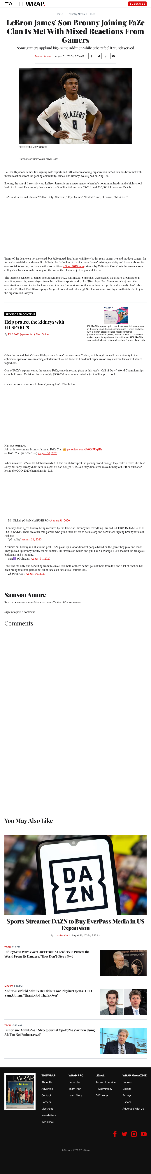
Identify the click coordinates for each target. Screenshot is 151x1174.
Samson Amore (42, 56)
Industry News (76, 13)
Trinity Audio (38, 159)
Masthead (47, 1108)
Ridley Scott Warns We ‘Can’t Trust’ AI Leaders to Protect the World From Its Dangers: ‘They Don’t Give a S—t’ (46, 954)
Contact (46, 1095)
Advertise (47, 1088)
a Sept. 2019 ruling (74, 266)
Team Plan (75, 1088)
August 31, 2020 (60, 520)
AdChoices (102, 1095)
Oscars (126, 1102)
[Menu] (8, 4)
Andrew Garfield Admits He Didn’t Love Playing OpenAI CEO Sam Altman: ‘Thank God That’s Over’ (48, 993)
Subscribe (137, 3)
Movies (8, 986)
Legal (100, 1075)
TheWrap (48, 1075)
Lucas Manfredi (62, 935)
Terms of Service (106, 1082)
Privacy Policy (104, 1088)
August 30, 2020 (47, 453)
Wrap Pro (76, 1075)
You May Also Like (28, 820)
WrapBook (47, 1121)
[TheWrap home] (30, 4)
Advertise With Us (133, 1108)
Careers (46, 1102)
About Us (46, 1082)
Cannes (126, 1082)
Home (59, 13)
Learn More (75, 1095)
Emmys (126, 1095)
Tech (92, 13)
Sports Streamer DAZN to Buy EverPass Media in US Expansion (75, 924)
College (126, 1088)
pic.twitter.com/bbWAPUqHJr (84, 449)
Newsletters (48, 1115)
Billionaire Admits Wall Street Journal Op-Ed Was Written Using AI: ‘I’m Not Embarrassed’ (49, 1032)
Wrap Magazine (134, 1075)
